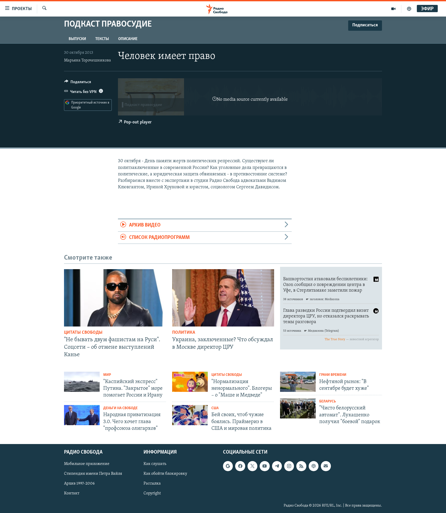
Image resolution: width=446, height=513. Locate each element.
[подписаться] (326, 466)
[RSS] (301, 466)
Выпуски (77, 39)
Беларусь (327, 401)
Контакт (71, 494)
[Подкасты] (313, 466)
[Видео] (393, 9)
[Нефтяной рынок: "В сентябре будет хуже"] (298, 382)
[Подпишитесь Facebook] (240, 466)
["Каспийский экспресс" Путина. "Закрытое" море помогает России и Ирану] (82, 382)
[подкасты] (409, 9)
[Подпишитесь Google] (228, 466)
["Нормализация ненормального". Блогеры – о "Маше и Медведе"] (190, 382)
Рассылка (152, 484)
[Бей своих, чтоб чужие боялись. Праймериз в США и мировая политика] (190, 415)
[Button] (77, 83)
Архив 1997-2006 (79, 484)
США (215, 408)
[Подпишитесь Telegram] (277, 466)
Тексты (102, 39)
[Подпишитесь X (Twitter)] (252, 466)
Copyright (152, 494)
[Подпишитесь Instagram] (289, 466)
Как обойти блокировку (165, 474)
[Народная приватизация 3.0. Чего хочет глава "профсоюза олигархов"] (82, 415)
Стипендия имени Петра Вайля (93, 474)
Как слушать (155, 464)
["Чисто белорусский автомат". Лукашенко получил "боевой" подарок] (298, 408)
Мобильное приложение (86, 464)
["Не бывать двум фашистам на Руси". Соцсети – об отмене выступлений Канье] (115, 298)
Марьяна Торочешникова (87, 60)
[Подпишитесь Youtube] (264, 466)
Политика (183, 332)
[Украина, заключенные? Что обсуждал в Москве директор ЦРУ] (223, 298)
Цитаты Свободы (83, 332)
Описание (128, 39)
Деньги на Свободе (120, 408)
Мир (107, 375)
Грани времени (332, 375)
